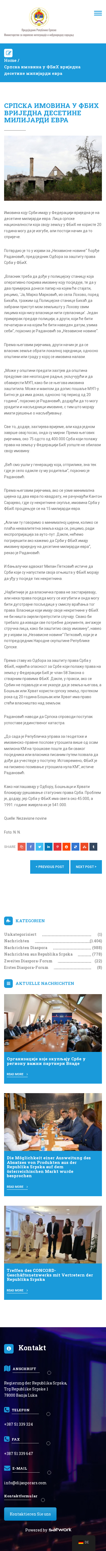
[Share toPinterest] (57, 847)
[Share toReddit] (66, 847)
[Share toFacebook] (31, 847)
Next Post (86, 867)
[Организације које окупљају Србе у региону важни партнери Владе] (53, 1023)
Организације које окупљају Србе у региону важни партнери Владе (46, 1061)
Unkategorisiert (20, 934)
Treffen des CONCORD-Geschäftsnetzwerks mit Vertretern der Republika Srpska (50, 1275)
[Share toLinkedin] (48, 847)
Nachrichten (16, 940)
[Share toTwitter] (39, 847)
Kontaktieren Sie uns (30, 1514)
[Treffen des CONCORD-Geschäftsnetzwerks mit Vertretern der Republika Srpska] (53, 1234)
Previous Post (50, 867)
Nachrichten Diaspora (25, 947)
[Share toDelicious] (75, 847)
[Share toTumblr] (93, 847)
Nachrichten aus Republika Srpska (38, 954)
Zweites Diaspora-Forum (28, 960)
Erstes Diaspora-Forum (26, 967)
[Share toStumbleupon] (84, 847)
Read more (15, 1074)
